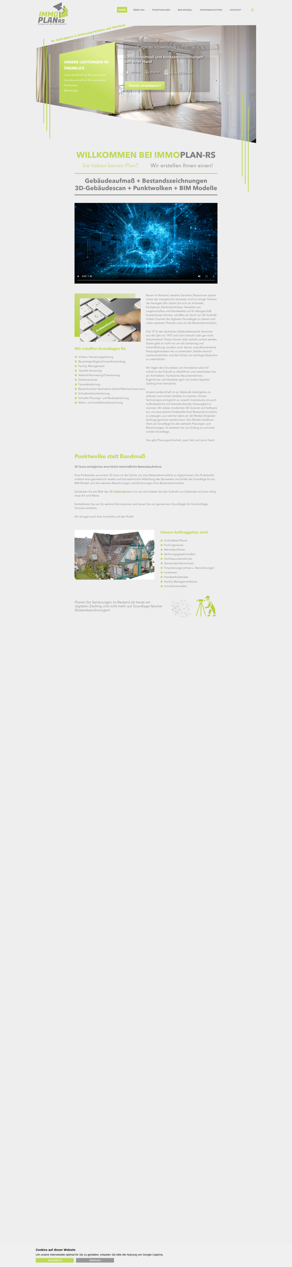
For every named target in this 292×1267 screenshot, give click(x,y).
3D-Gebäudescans (120, 491)
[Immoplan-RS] (53, 22)
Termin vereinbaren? (145, 86)
